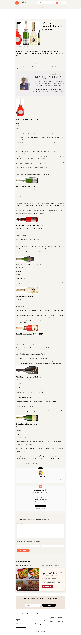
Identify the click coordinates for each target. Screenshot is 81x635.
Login (63, 2)
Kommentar (20, 523)
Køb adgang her (39, 505)
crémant (51, 203)
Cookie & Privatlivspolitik (60, 621)
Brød (32, 6)
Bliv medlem (57, 6)
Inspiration (45, 6)
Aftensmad (25, 6)
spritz (21, 322)
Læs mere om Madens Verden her (21, 627)
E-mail (42, 543)
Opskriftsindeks (18, 6)
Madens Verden (20, 3)
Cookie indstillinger (52, 621)
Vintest (18, 22)
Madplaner (50, 6)
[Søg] (65, 7)
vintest (36, 463)
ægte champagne (42, 213)
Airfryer (35, 6)
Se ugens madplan (47, 586)
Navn (18, 543)
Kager (29, 6)
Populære (40, 6)
